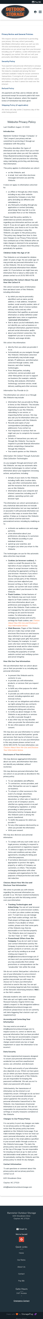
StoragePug (27, 1314)
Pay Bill (21, 1281)
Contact (21, 1274)
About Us (21, 1267)
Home (21, 1253)
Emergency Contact (21, 1301)
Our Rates (21, 1260)
